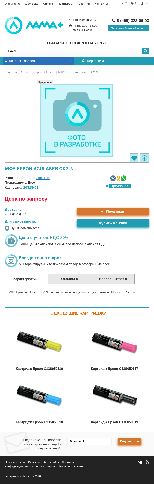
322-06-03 (133, 21)
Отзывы (69, 279)
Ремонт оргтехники (70, 466)
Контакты (101, 3)
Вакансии (34, 462)
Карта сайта (51, 462)
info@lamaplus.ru (84, 19)
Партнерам (65, 3)
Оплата (48, 3)
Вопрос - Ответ (113, 279)
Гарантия (83, 3)
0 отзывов (43, 177)
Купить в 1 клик (113, 223)
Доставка (31, 3)
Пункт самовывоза (24, 228)
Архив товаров (31, 72)
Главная (11, 72)
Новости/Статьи (15, 462)
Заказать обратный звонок (128, 28)
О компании (13, 3)
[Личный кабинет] (144, 3)
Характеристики (26, 279)
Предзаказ (115, 211)
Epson (50, 72)
